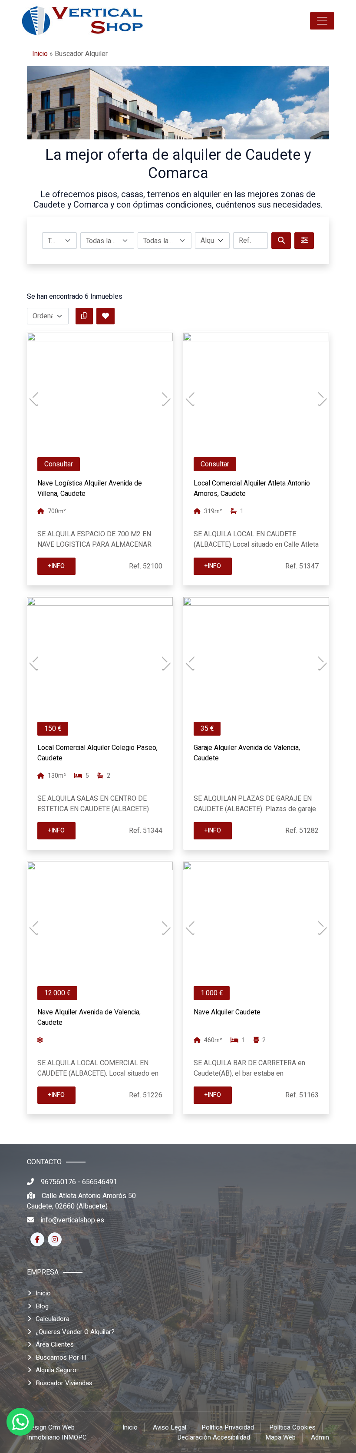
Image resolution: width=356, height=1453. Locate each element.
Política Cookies (292, 1427)
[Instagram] (55, 1239)
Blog (42, 1306)
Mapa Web (280, 1437)
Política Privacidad (227, 1427)
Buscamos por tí (61, 1357)
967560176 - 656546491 (79, 1182)
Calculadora (52, 1319)
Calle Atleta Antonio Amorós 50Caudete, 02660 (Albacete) (81, 1201)
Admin (320, 1437)
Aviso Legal (169, 1427)
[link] (82, 20)
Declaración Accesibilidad (213, 1437)
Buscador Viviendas (64, 1383)
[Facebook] (37, 1239)
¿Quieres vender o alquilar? (75, 1332)
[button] (322, 21)
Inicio (40, 54)
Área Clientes (55, 1344)
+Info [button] (56, 566)
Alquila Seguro (56, 1370)
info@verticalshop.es (72, 1220)
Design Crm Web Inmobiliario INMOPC (57, 1432)
